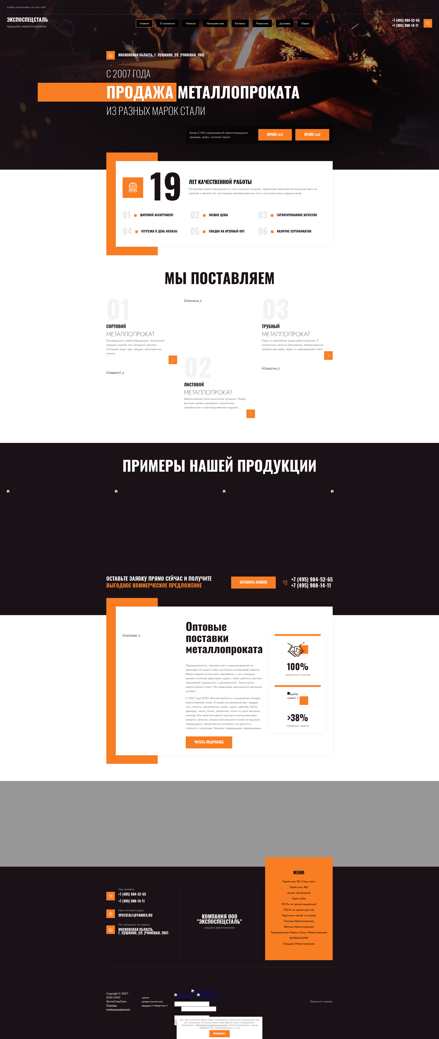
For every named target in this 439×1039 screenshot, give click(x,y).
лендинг (146, 1005)
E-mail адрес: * (183, 999)
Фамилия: (180, 1013)
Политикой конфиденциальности (212, 1025)
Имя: (177, 1009)
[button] (173, 360)
